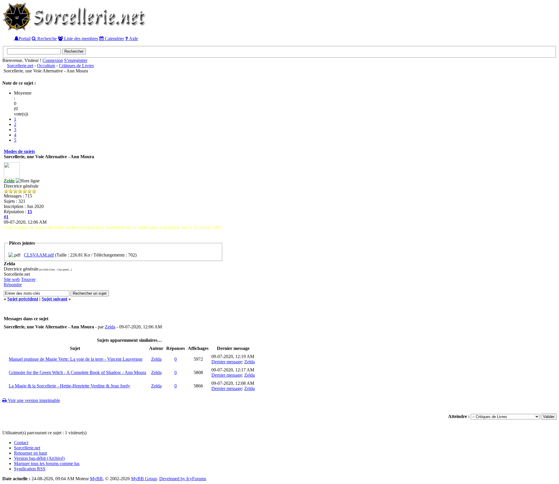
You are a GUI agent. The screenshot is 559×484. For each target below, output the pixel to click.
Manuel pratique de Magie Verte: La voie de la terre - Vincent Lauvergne (75, 359)
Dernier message (226, 361)
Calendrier (114, 38)
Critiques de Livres (76, 65)
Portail (25, 38)
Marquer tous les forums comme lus (46, 463)
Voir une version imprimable (33, 400)
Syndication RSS (29, 468)
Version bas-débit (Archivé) (39, 458)
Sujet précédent (22, 298)
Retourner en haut (30, 453)
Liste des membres (80, 38)
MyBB (96, 478)
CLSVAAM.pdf (39, 254)
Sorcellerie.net (20, 65)
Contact (21, 442)
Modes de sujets (19, 151)
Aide (133, 38)
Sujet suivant (54, 298)
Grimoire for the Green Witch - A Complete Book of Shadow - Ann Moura (77, 372)
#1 (6, 216)
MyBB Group (144, 478)
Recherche (46, 38)
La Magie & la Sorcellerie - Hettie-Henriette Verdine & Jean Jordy (69, 385)
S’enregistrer (75, 60)
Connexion (53, 60)
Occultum (46, 65)
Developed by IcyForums (182, 478)
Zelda (110, 326)
